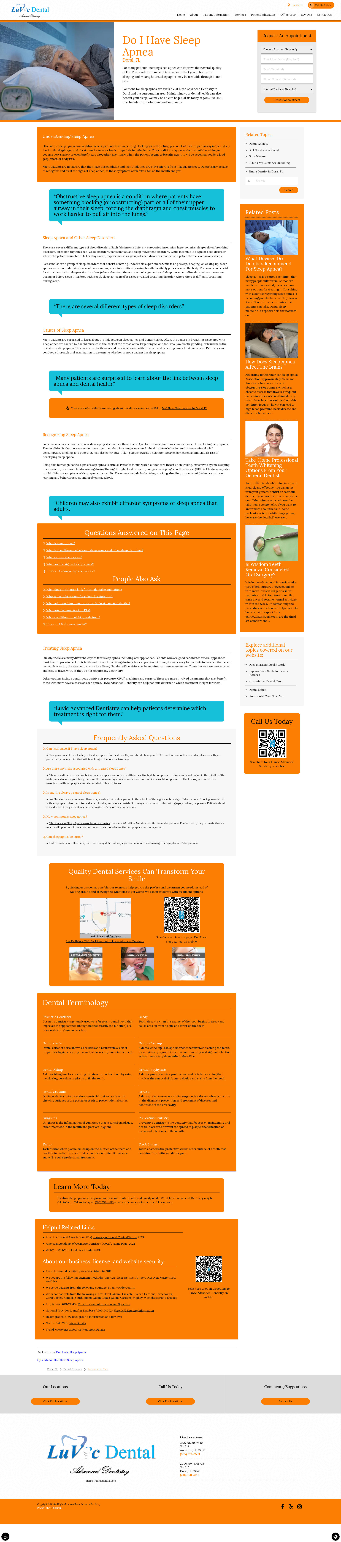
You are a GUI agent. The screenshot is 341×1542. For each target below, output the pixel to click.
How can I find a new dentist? (66, 624)
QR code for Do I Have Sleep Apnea (60, 1360)
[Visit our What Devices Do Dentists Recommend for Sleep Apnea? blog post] (271, 254)
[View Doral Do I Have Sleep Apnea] (57, 119)
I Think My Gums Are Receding (269, 162)
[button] (5, 1537)
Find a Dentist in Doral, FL (266, 171)
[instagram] (300, 1506)
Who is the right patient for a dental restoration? (79, 597)
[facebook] (282, 1506)
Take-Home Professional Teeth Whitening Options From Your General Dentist (271, 467)
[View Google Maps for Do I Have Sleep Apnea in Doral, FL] (105, 937)
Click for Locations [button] (55, 1401)
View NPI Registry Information (134, 1310)
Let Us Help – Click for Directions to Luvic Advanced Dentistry (105, 941)
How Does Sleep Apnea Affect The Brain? (270, 364)
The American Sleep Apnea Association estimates (79, 823)
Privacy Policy (43, 1508)
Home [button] (181, 14)
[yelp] (291, 1506)
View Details (77, 1323)
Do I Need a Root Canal (264, 150)
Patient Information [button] (216, 14)
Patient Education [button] (263, 14)
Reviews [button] (306, 14)
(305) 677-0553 (190, 1454)
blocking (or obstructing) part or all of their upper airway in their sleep (183, 146)
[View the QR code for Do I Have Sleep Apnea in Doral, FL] (182, 931)
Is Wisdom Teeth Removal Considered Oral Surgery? (267, 569)
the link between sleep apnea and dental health (131, 339)
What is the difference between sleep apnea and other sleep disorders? (94, 550)
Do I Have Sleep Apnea (71, 1352)
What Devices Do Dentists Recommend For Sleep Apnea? (268, 264)
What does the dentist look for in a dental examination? (84, 590)
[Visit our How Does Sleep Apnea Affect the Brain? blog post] (271, 357)
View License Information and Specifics (104, 1304)
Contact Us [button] (324, 14)
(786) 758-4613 (212, 98)
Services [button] (240, 14)
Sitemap (57, 1508)
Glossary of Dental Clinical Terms (115, 1237)
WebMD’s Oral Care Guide (75, 1250)
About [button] (194, 14)
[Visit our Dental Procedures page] (188, 979)
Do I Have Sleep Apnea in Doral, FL (184, 408)
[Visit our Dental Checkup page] (137, 979)
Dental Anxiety (258, 143)
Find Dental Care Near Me (266, 696)
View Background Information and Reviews (93, 1316)
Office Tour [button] (288, 14)
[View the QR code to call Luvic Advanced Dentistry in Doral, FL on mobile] (272, 756)
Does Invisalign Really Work (267, 664)
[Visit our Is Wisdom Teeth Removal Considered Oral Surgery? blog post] (271, 559)
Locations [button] (297, 5)
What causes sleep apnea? (64, 557)
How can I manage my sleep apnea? (70, 571)
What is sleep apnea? (60, 543)
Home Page (120, 1243)
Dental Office (257, 689)
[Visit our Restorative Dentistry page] (85, 979)
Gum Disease (257, 156)
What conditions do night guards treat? (73, 617)
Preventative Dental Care (265, 681)
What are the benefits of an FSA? (68, 610)
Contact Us (285, 1401)
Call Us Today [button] (323, 5)
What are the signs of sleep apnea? (70, 564)
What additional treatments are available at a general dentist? (88, 603)
